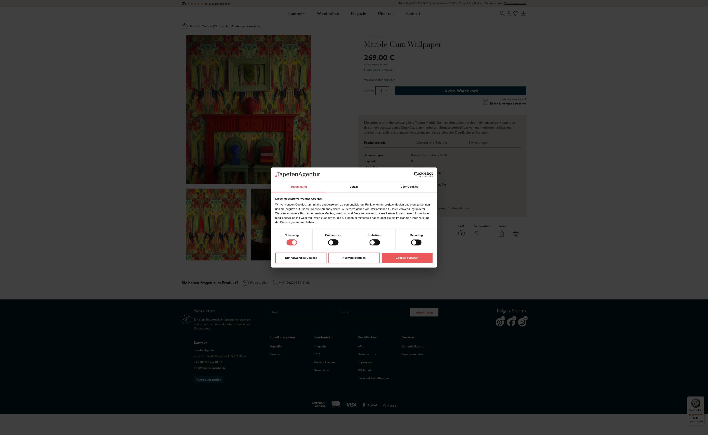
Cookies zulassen (407, 257)
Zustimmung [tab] (299, 186)
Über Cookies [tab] (409, 186)
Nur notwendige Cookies (301, 257)
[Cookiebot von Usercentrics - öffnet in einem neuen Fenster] (417, 174)
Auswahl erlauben (354, 257)
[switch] (333, 243)
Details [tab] (354, 186)
